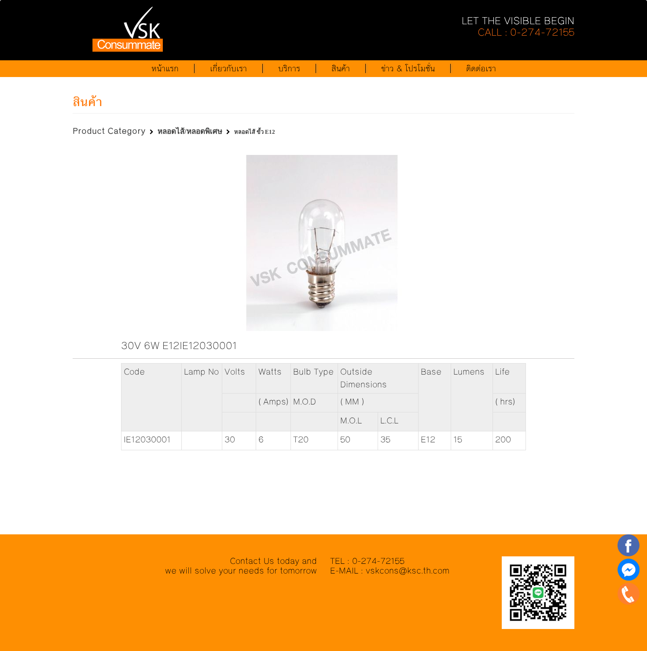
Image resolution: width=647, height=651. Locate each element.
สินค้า (340, 68)
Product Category (109, 131)
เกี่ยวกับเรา (228, 68)
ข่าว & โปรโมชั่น (408, 68)
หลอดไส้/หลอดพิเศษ (190, 131)
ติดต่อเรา (481, 68)
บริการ (289, 68)
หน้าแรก (165, 68)
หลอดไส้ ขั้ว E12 (254, 132)
